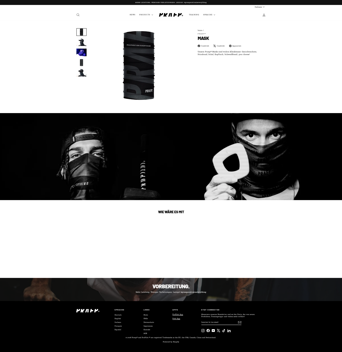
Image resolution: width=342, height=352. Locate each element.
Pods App (176, 318)
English (118, 318)
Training (194, 15)
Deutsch (118, 315)
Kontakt (147, 330)
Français (118, 326)
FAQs (146, 318)
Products (145, 15)
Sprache (208, 15)
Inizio (200, 30)
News (132, 15)
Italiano (118, 322)
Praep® (202, 34)
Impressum (148, 326)
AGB (145, 333)
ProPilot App (177, 314)
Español (118, 330)
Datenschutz (149, 322)
